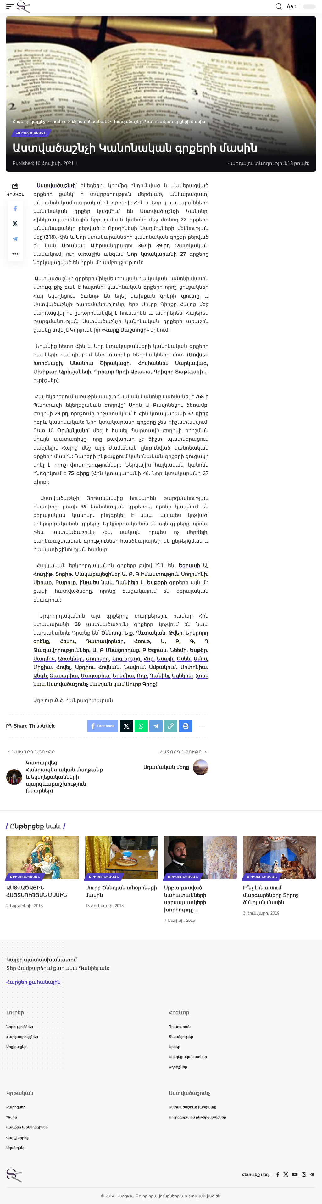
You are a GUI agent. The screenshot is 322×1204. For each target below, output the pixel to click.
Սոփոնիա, (194, 667)
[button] (11, 6)
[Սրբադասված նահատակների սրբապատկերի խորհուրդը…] (200, 857)
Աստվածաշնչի (56, 185)
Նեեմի (178, 650)
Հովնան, (109, 667)
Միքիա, (43, 667)
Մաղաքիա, (96, 675)
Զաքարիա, (65, 675)
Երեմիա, (124, 675)
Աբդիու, (85, 667)
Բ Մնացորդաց (119, 650)
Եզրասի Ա (193, 565)
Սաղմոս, (44, 658)
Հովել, (64, 667)
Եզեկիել (182, 675)
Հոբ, (149, 658)
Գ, (138, 573)
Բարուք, (66, 582)
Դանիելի (128, 582)
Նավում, (135, 667)
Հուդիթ (43, 573)
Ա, (163, 641)
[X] (286, 1174)
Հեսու (67, 641)
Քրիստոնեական (31, 133)
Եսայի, (166, 658)
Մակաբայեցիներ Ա (100, 573)
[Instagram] (304, 1174)
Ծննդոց (111, 632)
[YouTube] (295, 1174)
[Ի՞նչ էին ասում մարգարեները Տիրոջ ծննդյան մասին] (279, 857)
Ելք (129, 632)
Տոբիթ (63, 573)
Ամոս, (201, 658)
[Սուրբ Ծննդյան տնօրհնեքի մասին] (121, 857)
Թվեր (175, 632)
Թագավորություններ (61, 650)
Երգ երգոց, (127, 658)
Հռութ (142, 641)
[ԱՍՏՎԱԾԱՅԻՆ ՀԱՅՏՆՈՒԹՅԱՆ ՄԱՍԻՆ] (42, 857)
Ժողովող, (98, 658)
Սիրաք (42, 582)
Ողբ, (142, 675)
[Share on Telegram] (15, 238)
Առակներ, (71, 658)
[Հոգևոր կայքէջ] (23, 6)
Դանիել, (160, 675)
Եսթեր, (199, 650)
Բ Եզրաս (154, 650)
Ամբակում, (163, 667)
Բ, (132, 573)
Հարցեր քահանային (33, 981)
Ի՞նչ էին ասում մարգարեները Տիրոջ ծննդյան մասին (271, 895)
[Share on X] (15, 223)
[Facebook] (278, 1174)
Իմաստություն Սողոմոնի (174, 573)
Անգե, (40, 675)
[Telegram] (312, 1174)
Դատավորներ (105, 641)
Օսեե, (184, 658)
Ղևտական (150, 632)
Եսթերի (157, 582)
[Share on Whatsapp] (141, 726)
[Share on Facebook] (15, 208)
